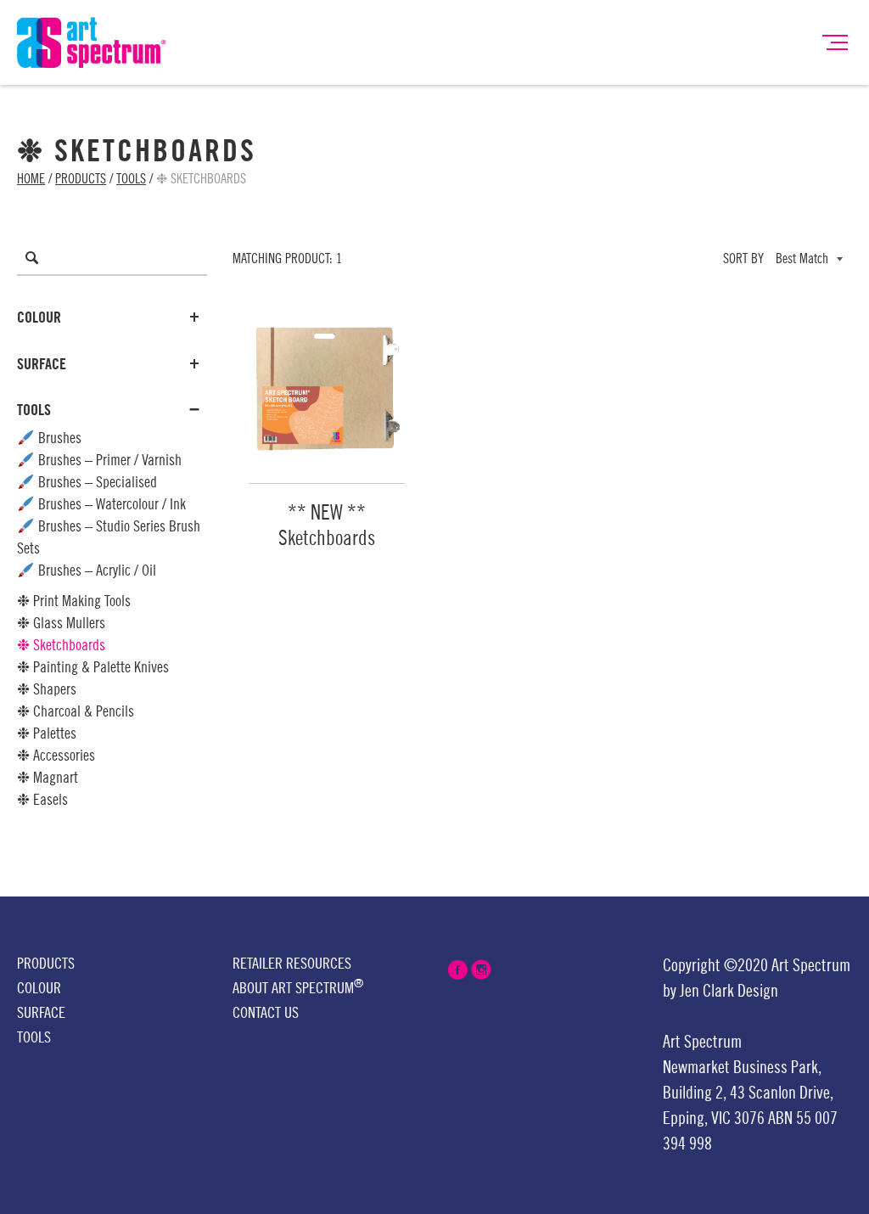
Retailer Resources (292, 963)
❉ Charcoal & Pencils (75, 711)
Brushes (58, 438)
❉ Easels (42, 799)
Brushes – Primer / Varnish (108, 460)
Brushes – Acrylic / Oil (95, 570)
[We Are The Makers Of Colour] (91, 41)
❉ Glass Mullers (61, 623)
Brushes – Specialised (96, 482)
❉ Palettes (46, 733)
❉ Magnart (47, 777)
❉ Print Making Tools (74, 601)
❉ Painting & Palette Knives (93, 667)
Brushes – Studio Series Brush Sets (108, 537)
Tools (131, 179)
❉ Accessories (56, 755)
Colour (39, 317)
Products (80, 179)
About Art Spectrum (298, 987)
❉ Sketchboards (61, 645)
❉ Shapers (46, 689)
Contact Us (266, 1012)
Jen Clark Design (729, 991)
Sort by (743, 259)
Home (31, 179)
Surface (41, 364)
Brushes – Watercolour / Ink (110, 504)
